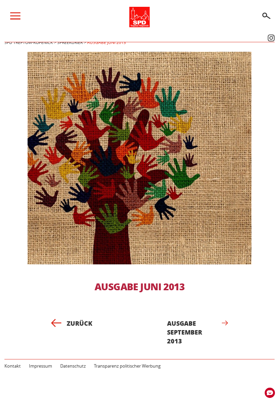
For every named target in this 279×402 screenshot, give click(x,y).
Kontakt (12, 366)
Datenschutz (73, 366)
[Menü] (15, 18)
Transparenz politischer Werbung (127, 366)
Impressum (40, 366)
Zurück (79, 323)
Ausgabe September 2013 (184, 332)
